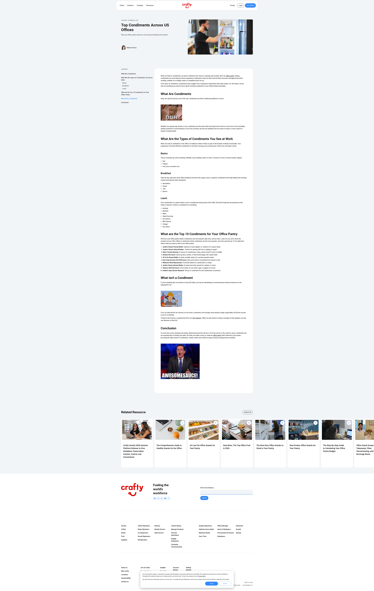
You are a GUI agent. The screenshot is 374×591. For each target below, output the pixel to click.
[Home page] (133, 489)
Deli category (197, 318)
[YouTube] (158, 498)
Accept (211, 583)
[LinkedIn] (154, 498)
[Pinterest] (168, 498)
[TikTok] (161, 498)
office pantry (230, 76)
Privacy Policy (202, 576)
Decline (225, 583)
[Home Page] (187, 5)
